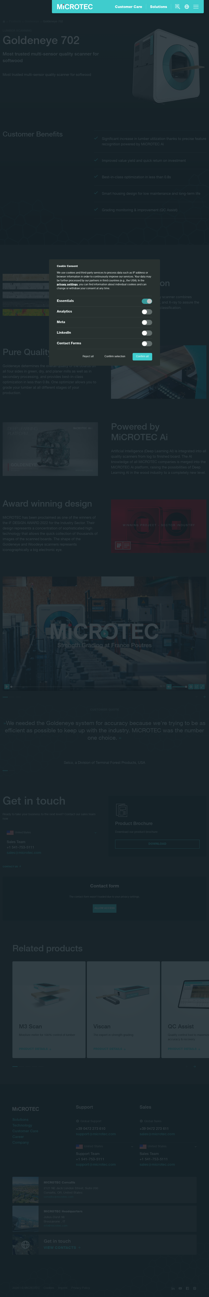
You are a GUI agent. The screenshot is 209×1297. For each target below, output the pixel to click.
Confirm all (142, 356)
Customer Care (128, 7)
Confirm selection (114, 356)
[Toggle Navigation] (196, 6)
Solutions (158, 7)
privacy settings (67, 284)
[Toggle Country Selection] (186, 6)
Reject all (88, 356)
